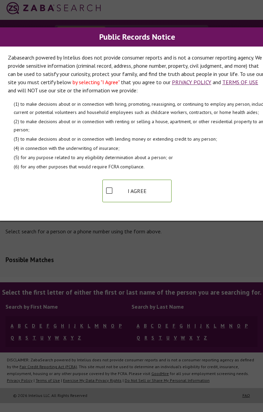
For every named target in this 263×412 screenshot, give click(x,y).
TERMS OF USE (240, 82)
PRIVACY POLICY (191, 82)
